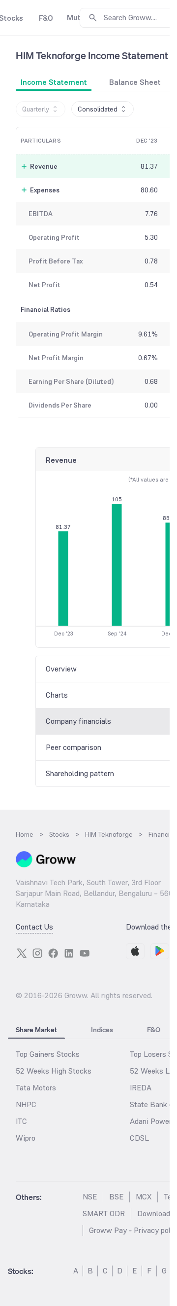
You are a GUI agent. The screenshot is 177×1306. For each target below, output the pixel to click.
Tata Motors (36, 1087)
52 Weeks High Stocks (53, 1071)
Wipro (25, 1138)
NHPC (26, 1104)
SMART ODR (104, 1213)
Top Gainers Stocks (48, 1054)
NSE (90, 1197)
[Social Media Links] (22, 953)
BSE (116, 1197)
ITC (21, 1121)
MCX (143, 1197)
